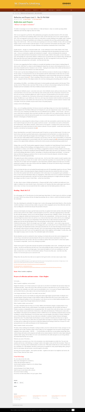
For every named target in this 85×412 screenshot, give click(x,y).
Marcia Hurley (27, 19)
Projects (35, 10)
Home (15, 10)
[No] (83, 410)
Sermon (40, 19)
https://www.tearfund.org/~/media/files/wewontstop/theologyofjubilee (30, 264)
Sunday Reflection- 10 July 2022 (40, 395)
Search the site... (71, 10)
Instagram (66, 3)
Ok (73, 410)
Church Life (27, 10)
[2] (14, 264)
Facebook (65, 3)
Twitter (68, 3)
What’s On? (51, 10)
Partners (59, 10)
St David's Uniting (27, 3)
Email (63, 3)
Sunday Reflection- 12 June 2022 (59, 395)
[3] (14, 266)
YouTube (70, 3)
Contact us (43, 10)
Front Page (17, 13)
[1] (29, 77)
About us (20, 10)
